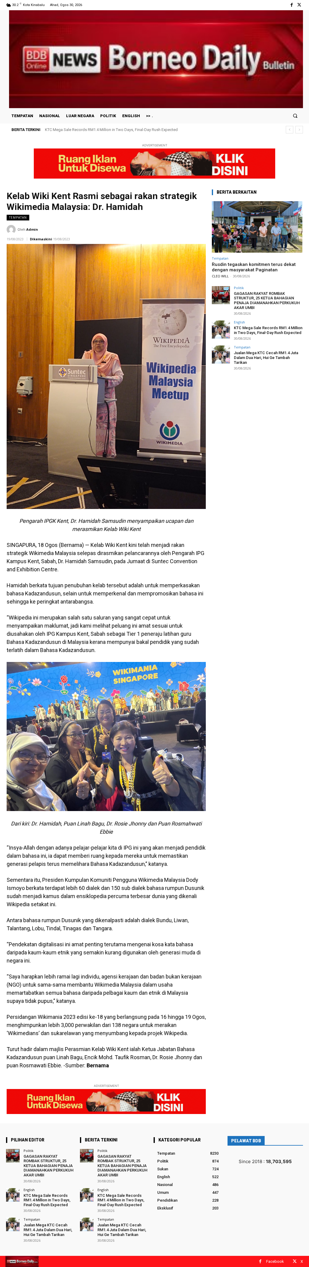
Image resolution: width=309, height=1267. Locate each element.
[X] (299, 5)
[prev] (289, 129)
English (239, 322)
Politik (239, 287)
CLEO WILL (220, 276)
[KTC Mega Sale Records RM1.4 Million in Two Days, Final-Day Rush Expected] (221, 329)
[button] (295, 115)
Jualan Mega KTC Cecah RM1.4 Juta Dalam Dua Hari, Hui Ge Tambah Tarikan (110, 129)
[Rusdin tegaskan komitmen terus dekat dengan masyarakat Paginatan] (257, 227)
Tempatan (18, 217)
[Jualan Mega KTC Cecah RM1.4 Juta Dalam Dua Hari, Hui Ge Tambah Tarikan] (221, 354)
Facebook (275, 1261)
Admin (32, 229)
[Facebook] (291, 5)
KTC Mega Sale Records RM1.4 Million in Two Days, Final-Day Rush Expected (268, 330)
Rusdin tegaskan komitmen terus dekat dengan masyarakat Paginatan (254, 267)
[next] (299, 129)
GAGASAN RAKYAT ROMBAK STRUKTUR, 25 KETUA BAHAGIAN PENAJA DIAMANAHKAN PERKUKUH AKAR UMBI (267, 300)
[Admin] (12, 229)
